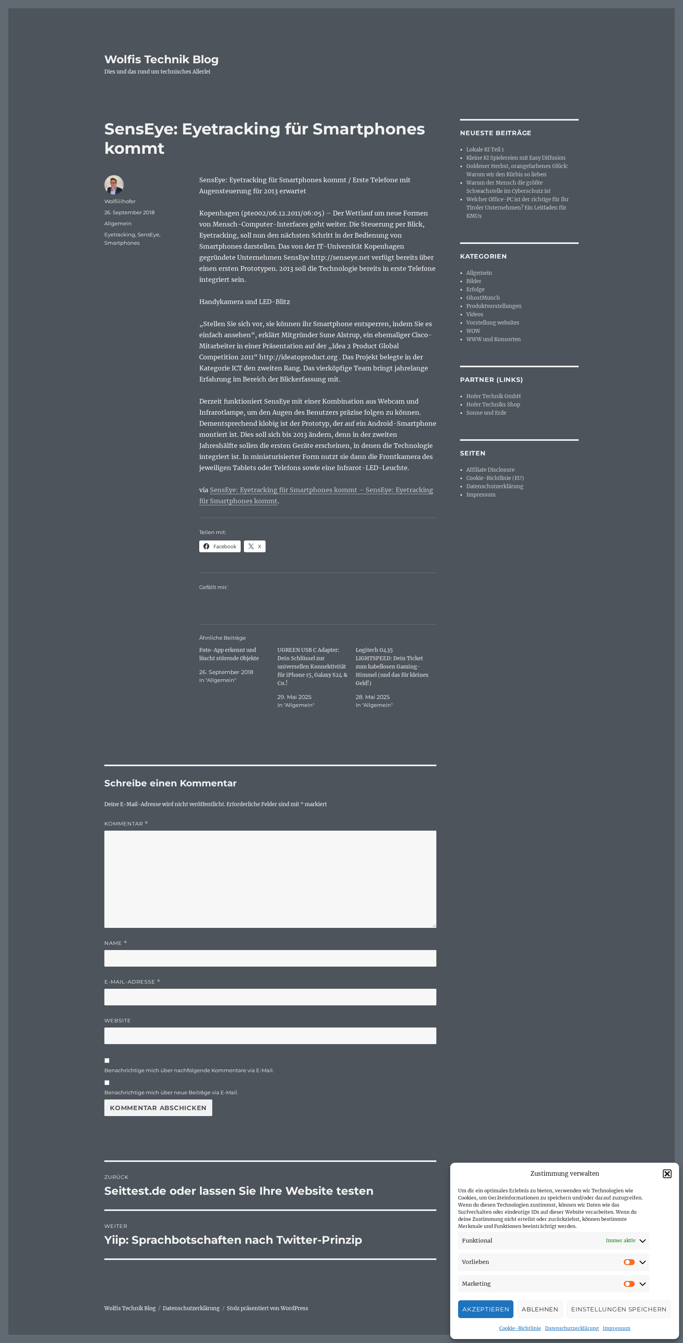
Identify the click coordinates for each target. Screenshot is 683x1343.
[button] (667, 1174)
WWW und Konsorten (493, 339)
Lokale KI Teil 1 (485, 149)
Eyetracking (119, 234)
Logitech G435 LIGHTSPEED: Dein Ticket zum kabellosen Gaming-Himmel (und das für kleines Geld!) (392, 667)
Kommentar (126, 823)
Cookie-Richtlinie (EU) (495, 478)
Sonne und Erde (486, 413)
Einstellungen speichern (619, 1309)
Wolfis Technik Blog (161, 59)
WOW (473, 331)
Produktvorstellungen (494, 306)
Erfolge (475, 289)
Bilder (473, 281)
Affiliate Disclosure (490, 470)
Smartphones (122, 243)
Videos (474, 314)
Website (117, 1020)
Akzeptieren (485, 1309)
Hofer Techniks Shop (493, 404)
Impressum (616, 1328)
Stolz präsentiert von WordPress (267, 1308)
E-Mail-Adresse (132, 981)
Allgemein (118, 223)
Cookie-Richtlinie (520, 1328)
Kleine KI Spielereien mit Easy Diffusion (516, 158)
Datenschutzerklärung (572, 1328)
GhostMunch (483, 298)
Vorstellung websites (492, 322)
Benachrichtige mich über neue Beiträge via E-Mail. (171, 1092)
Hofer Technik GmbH (493, 396)
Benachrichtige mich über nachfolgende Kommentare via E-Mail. (189, 1070)
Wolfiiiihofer (120, 201)
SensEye (148, 234)
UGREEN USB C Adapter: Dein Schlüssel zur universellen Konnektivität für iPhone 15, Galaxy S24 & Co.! (312, 667)
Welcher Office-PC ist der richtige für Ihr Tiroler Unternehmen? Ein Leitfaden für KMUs (517, 207)
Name (115, 943)
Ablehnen (540, 1309)
